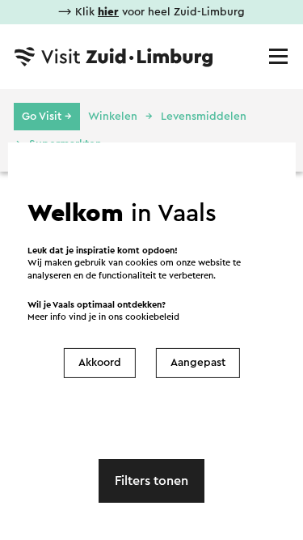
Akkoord (99, 362)
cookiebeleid (152, 317)
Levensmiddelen (203, 116)
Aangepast (197, 362)
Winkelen (112, 116)
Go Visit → (47, 116)
